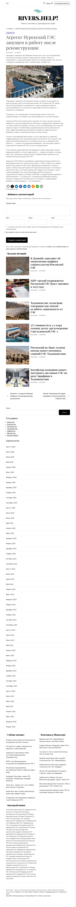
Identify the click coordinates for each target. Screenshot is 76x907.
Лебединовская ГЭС (23, 834)
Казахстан (10, 422)
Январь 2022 (10, 727)
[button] (8, 186)
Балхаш (27, 812)
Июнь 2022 (10, 701)
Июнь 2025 (10, 518)
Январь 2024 (10, 604)
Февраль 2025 (11, 538)
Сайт (53, 218)
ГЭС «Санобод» (25, 818)
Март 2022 (10, 716)
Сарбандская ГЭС (11, 849)
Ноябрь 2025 (11, 493)
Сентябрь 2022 (11, 686)
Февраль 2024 (11, 599)
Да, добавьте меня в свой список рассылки (21, 232)
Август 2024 (10, 569)
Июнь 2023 (10, 640)
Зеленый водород (18, 896)
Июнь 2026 (10, 457)
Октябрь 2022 (11, 681)
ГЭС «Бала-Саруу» (15, 818)
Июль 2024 (10, 574)
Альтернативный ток (30, 896)
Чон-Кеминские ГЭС (15, 872)
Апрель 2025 (10, 528)
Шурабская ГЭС (21, 874)
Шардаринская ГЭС (27, 872)
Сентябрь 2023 (11, 625)
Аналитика (9, 812)
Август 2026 (10, 447)
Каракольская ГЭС (24, 827)
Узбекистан (11, 431)
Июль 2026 (10, 452)
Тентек (14, 858)
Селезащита (19, 854)
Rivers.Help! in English (31, 892)
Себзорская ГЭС (18, 852)
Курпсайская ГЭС (11, 834)
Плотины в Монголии (53, 734)
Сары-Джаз (9, 852)
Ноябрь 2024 (11, 554)
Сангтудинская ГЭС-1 (22, 847)
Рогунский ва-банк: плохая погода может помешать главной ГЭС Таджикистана (48, 350)
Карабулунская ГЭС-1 (28, 825)
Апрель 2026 (10, 467)
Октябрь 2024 (11, 559)
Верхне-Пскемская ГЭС (27, 816)
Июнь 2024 (10, 579)
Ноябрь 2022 (11, 676)
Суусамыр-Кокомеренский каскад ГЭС (20, 856)
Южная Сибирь (12, 435)
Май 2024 (9, 584)
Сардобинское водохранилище (26, 849)
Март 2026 (10, 472)
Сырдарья (9, 858)
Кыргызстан (11, 424)
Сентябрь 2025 (11, 503)
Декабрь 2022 (11, 671)
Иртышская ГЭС (10, 820)
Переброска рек (21, 845)
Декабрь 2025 (11, 487)
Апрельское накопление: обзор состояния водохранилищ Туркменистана (17, 755)
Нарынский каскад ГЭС (26, 836)
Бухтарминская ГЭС (12, 814)
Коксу (26, 829)
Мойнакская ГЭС (14, 836)
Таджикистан (12, 426)
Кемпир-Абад (20, 829)
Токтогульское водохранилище (27, 860)
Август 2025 (10, 508)
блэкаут (23, 876)
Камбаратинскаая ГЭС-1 (16, 823)
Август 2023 (10, 630)
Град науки (47, 896)
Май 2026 (9, 462)
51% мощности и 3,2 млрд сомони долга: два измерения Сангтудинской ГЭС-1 (49, 328)
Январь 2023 (10, 666)
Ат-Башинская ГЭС (18, 812)
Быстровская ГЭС (23, 814)
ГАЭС (7, 818)
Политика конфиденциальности (49, 892)
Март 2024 (10, 594)
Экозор (40, 896)
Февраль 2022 (11, 722)
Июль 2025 (10, 513)
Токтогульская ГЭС (11, 860)
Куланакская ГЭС (27, 832)
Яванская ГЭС (17, 876)
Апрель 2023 (10, 650)
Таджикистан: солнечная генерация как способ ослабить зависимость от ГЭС (47, 307)
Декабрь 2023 (11, 610)
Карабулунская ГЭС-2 (12, 827)
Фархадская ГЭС (11, 869)
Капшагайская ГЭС (15, 825)
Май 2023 (9, 645)
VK (23, 892)
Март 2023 (10, 655)
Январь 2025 (10, 543)
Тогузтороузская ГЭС (23, 858)
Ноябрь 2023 (11, 615)
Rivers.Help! (38, 18)
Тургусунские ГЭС (22, 863)
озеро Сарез (9, 878)
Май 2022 (9, 706)
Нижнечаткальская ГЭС (21, 840)
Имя (8, 218)
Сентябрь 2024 (11, 564)
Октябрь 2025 (11, 498)
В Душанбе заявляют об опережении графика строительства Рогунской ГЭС (47, 263)
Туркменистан (12, 429)
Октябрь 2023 (11, 620)
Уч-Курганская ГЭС (23, 867)
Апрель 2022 (10, 711)
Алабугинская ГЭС (18, 809)
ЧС (27, 869)
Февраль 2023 (11, 660)
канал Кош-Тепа (31, 876)
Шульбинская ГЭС (11, 874)
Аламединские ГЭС (30, 809)
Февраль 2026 (11, 477)
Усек (22, 865)
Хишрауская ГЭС (21, 869)
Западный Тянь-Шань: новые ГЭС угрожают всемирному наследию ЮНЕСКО (18, 778)
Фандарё (32, 867)
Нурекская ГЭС (13, 189)
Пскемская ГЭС (30, 845)
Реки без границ (11, 847)
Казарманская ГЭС (21, 820)
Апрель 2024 (10, 589)
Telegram (18, 892)
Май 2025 (9, 523)
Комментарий (11, 203)
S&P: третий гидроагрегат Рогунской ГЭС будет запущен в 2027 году (49, 283)
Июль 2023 (10, 635)
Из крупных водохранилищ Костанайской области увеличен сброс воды (20, 770)
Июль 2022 (10, 696)
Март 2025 (10, 533)
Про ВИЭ (9, 896)
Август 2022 (10, 691)
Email (31, 218)
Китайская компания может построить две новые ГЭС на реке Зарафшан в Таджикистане (49, 374)
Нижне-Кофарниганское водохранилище (18, 838)
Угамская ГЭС (17, 865)
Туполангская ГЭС (11, 863)
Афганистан (11, 433)
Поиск (8, 408)
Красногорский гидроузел (14, 832)
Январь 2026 (10, 482)
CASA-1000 (9, 809)
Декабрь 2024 (11, 549)
